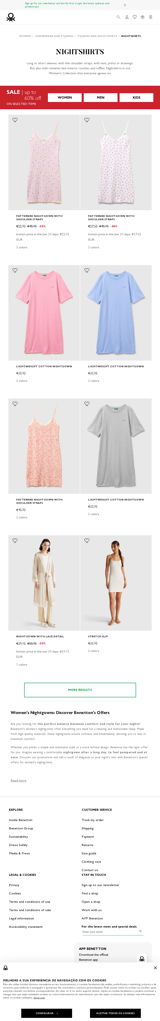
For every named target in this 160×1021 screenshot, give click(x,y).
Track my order (93, 820)
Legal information (21, 918)
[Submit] (140, 931)
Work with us (92, 910)
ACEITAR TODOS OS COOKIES (115, 1013)
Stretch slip (98, 636)
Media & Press (19, 853)
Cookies (15, 893)
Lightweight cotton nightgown (44, 366)
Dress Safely (18, 845)
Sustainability (18, 837)
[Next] (125, 5)
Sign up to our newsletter (100, 885)
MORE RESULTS (80, 690)
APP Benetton (92, 918)
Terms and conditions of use (29, 902)
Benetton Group (21, 828)
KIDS (136, 97)
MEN (100, 97)
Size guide (89, 853)
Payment (88, 837)
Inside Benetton (20, 820)
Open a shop (91, 902)
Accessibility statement (26, 927)
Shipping (88, 828)
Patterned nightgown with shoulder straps (39, 217)
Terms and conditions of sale (30, 910)
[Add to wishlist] (15, 120)
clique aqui (39, 997)
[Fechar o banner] (155, 967)
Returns (88, 845)
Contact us (90, 870)
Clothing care (91, 862)
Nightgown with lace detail (40, 636)
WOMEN (65, 97)
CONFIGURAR (45, 1013)
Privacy (14, 885)
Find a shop (90, 893)
